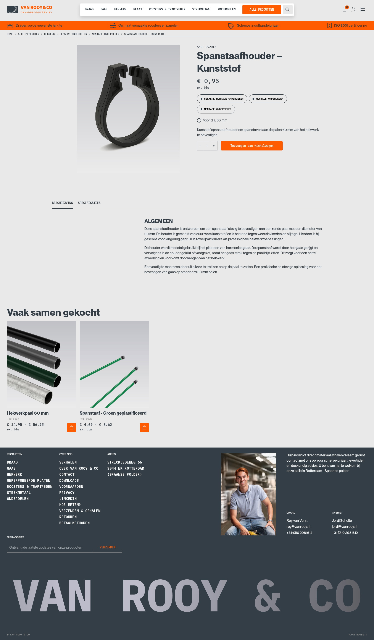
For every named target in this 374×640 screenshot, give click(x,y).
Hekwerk (120, 9)
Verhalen (68, 462)
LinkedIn (68, 498)
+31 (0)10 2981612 (345, 533)
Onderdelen (226, 9)
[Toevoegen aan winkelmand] (71, 427)
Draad (89, 9)
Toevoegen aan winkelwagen (252, 146)
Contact (66, 474)
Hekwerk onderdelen (73, 34)
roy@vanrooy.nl (298, 527)
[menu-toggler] (362, 9)
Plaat (137, 9)
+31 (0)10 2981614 (299, 533)
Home (10, 34)
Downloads (69, 480)
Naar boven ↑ (358, 634)
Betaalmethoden (74, 523)
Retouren (68, 517)
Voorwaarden (71, 486)
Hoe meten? (70, 505)
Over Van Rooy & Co (78, 468)
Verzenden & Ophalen (79, 511)
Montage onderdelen (105, 34)
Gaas (103, 9)
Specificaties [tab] (89, 203)
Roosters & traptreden (167, 9)
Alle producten (262, 9)
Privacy (66, 492)
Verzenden (107, 547)
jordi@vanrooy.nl (344, 527)
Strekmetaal (201, 9)
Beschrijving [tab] (62, 203)
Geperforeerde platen (28, 480)
